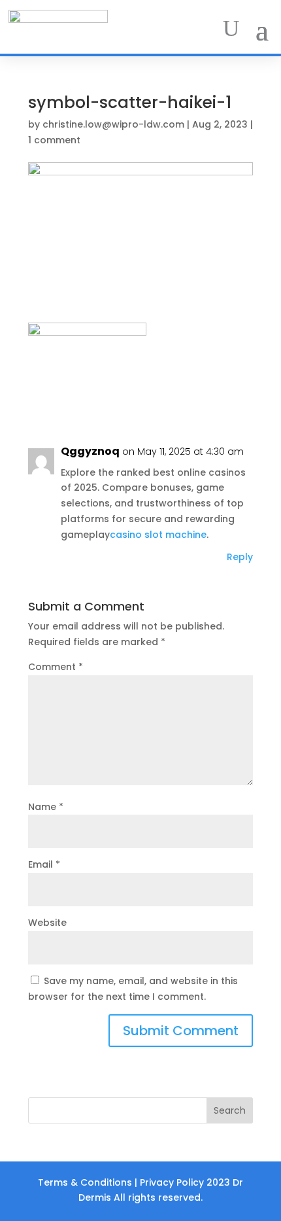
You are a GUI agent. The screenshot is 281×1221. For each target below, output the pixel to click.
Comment (55, 666)
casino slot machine (158, 534)
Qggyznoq (90, 451)
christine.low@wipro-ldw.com (113, 124)
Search (230, 1110)
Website (47, 922)
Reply (240, 556)
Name (45, 806)
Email (44, 864)
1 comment (54, 140)
